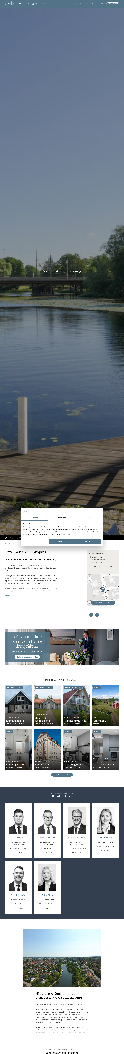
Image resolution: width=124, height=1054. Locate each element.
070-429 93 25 (105, 851)
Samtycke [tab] (35, 517)
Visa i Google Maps (101, 603)
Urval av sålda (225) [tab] (67, 680)
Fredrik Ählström (18, 895)
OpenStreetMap (107, 575)
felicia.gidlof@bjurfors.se (47, 904)
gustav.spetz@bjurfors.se (18, 848)
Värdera (113, 4)
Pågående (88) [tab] (50, 680)
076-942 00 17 (18, 853)
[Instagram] (97, 615)
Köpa (20, 4)
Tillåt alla (88, 541)
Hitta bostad (40, 4)
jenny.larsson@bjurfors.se (105, 846)
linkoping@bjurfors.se (102, 566)
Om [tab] (89, 517)
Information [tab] (62, 517)
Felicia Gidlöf (47, 895)
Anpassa (60, 541)
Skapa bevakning (82, 4)
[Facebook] (91, 615)
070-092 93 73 (76, 853)
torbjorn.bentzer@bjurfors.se (47, 848)
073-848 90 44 (47, 908)
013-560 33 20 (97, 570)
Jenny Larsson (105, 837)
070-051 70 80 (47, 853)
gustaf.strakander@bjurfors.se (76, 848)
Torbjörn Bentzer (47, 837)
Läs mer (7, 595)
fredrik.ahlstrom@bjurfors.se (18, 904)
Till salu (9, 537)
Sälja (27, 4)
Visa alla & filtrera (62, 774)
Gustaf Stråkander (76, 837)
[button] (103, 589)
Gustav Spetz (18, 837)
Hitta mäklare (98, 4)
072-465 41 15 (18, 908)
